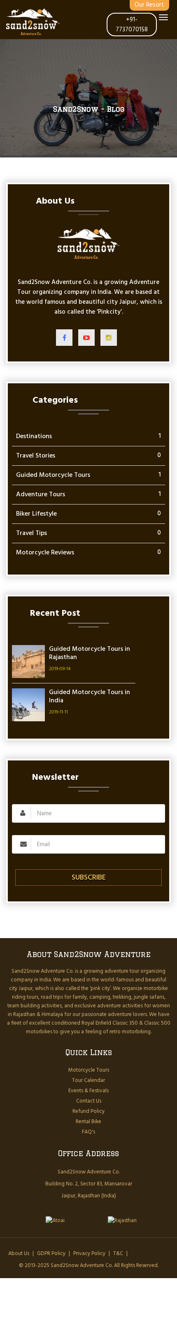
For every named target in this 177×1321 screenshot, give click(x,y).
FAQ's (88, 1132)
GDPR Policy (51, 1253)
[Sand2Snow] (33, 21)
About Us (18, 1253)
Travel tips (31, 533)
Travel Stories (35, 456)
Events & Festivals (88, 1090)
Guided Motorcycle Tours (53, 475)
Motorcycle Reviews (45, 552)
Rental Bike (88, 1121)
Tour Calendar (88, 1080)
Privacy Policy (89, 1253)
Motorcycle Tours (88, 1070)
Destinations (34, 436)
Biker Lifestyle (36, 514)
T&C (118, 1253)
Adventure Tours (40, 494)
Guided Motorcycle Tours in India (89, 696)
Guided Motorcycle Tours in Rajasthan (89, 653)
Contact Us (88, 1101)
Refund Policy (88, 1111)
